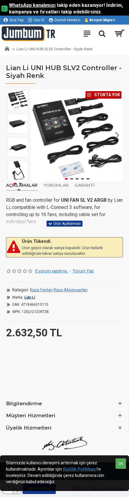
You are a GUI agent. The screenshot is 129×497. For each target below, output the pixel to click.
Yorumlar (56, 185)
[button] (37, 135)
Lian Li (29, 297)
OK (120, 463)
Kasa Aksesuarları (71, 289)
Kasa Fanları (41, 289)
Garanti (84, 185)
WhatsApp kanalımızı (32, 5)
